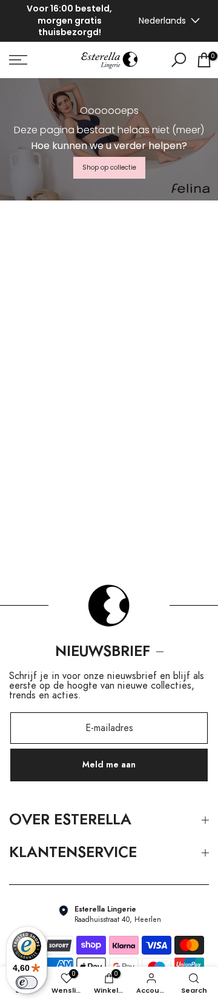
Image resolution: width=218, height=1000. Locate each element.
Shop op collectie (109, 167)
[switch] (27, 982)
